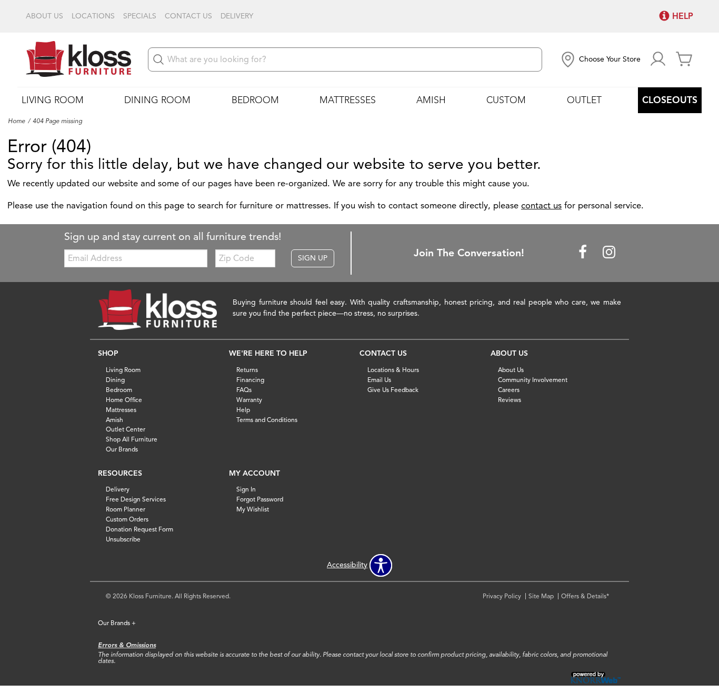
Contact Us (188, 16)
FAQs (244, 390)
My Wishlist (252, 509)
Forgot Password (259, 499)
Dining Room (157, 100)
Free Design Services (136, 499)
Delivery (237, 16)
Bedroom (255, 100)
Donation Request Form (139, 529)
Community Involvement (532, 380)
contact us (541, 205)
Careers (509, 390)
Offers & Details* (585, 596)
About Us (44, 16)
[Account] (658, 59)
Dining (115, 380)
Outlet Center (125, 429)
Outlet (584, 100)
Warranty (249, 400)
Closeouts (669, 100)
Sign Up (312, 258)
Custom (506, 100)
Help (243, 409)
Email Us (379, 380)
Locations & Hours (393, 370)
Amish (431, 100)
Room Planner (125, 509)
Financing (250, 380)
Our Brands (122, 449)
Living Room (53, 100)
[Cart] (684, 59)
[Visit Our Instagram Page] (609, 252)
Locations (93, 16)
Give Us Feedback (392, 390)
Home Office (124, 400)
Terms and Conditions (266, 419)
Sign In (246, 489)
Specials (139, 16)
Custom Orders (127, 519)
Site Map (541, 596)
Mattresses (347, 100)
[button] (600, 59)
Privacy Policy (502, 596)
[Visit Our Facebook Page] (583, 252)
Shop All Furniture (131, 439)
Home (16, 121)
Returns (247, 370)
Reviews (509, 400)
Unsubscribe (123, 539)
